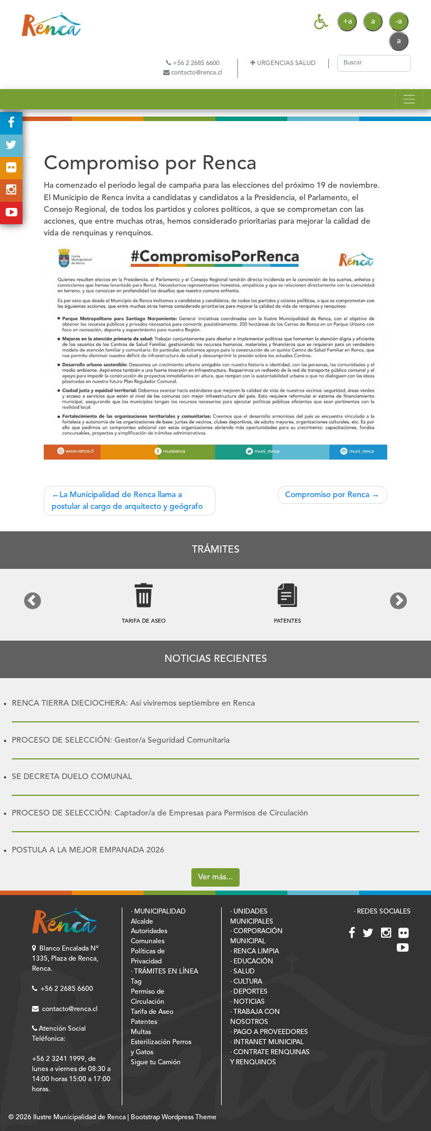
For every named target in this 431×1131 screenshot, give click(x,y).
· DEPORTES (249, 992)
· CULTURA (246, 982)
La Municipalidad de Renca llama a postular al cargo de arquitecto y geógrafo (127, 501)
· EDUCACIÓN (251, 961)
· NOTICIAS (247, 1002)
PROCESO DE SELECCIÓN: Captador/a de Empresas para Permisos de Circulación (160, 813)
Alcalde (142, 922)
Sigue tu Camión (156, 1062)
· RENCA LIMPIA (254, 951)
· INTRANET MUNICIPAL (267, 1042)
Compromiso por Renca (327, 495)
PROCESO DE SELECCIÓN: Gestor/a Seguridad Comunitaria (121, 740)
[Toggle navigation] (409, 99)
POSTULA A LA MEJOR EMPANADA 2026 (88, 850)
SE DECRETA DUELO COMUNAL (72, 777)
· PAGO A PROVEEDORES (269, 1032)
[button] (32, 601)
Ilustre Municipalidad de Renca (79, 1117)
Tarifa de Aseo (152, 1012)
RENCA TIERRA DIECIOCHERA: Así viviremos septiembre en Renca (133, 703)
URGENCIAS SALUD (285, 63)
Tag (136, 982)
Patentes (144, 1022)
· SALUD (242, 971)
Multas (141, 1032)
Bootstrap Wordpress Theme (174, 1117)
